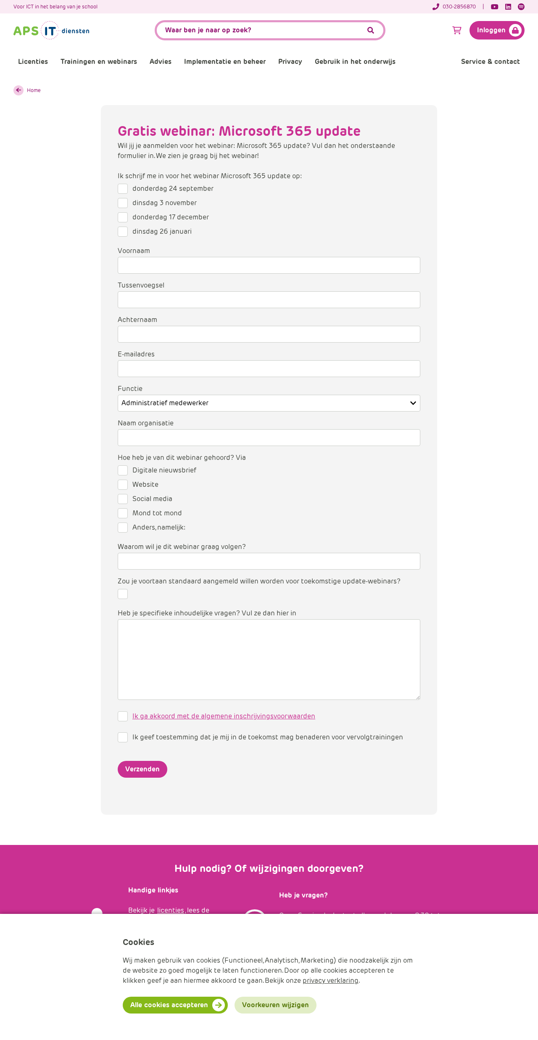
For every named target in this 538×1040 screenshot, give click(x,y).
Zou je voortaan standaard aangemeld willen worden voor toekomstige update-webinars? (259, 581)
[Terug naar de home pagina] (51, 30)
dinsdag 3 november (164, 202)
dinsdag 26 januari (162, 231)
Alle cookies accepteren (169, 1004)
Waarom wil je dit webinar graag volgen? (182, 546)
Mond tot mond (157, 513)
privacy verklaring (331, 980)
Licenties (33, 61)
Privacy (290, 61)
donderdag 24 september (173, 188)
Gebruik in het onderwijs (355, 61)
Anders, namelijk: (158, 527)
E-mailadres (136, 354)
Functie (130, 388)
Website (145, 484)
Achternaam (137, 319)
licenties (170, 910)
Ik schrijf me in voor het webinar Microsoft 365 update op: (210, 176)
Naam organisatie (146, 423)
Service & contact (490, 61)
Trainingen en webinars (99, 61)
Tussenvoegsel (141, 285)
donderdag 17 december (170, 217)
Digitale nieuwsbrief (164, 470)
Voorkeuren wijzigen (275, 1004)
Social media (152, 498)
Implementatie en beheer (225, 61)
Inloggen (491, 30)
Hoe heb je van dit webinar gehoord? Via (182, 457)
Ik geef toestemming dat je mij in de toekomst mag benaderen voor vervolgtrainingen (267, 737)
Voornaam (134, 250)
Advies (160, 61)
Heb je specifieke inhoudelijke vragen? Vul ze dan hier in (207, 613)
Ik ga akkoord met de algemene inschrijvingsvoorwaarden (223, 716)
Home (34, 90)
